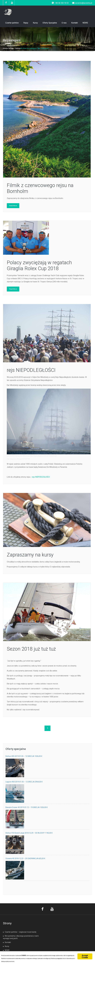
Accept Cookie (85, 956)
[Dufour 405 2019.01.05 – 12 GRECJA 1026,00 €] (15, 768)
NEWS (85, 23)
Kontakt (74, 23)
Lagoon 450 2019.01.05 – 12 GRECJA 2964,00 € (24, 782)
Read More (13, 206)
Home (5, 48)
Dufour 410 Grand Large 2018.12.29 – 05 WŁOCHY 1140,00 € (29, 833)
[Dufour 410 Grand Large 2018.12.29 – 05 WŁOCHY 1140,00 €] (15, 844)
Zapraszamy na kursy (30, 555)
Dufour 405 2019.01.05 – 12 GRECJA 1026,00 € (24, 756)
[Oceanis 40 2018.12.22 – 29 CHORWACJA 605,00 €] (15, 870)
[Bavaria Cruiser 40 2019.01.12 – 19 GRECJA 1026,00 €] (15, 819)
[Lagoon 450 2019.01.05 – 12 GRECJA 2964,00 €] (15, 793)
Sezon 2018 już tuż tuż (31, 649)
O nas (64, 23)
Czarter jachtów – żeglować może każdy (20, 932)
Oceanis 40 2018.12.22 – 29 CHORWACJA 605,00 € (25, 858)
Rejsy (25, 23)
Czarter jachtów (12, 23)
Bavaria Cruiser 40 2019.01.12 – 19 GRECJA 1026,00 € (27, 807)
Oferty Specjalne (50, 23)
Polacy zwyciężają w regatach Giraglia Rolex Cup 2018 (39, 265)
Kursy (35, 23)
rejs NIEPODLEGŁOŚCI (31, 370)
